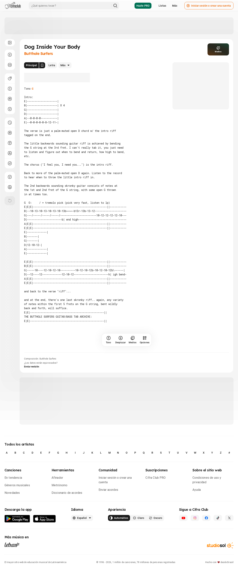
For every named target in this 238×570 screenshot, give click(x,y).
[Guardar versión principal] (42, 65)
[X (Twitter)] (229, 518)
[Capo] (9, 98)
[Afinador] (9, 176)
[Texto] (9, 142)
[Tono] (9, 88)
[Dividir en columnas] (9, 64)
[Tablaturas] (9, 122)
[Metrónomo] (9, 187)
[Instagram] (195, 518)
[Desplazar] (9, 54)
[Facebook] (206, 518)
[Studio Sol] (220, 545)
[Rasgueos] (9, 163)
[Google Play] (17, 519)
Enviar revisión (31, 366)
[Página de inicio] (13, 5)
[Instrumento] (9, 78)
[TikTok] (218, 518)
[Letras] (12, 544)
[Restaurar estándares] (10, 200)
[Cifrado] (9, 153)
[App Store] (44, 519)
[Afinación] (9, 109)
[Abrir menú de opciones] (10, 42)
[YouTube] (183, 518)
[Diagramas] (9, 132)
